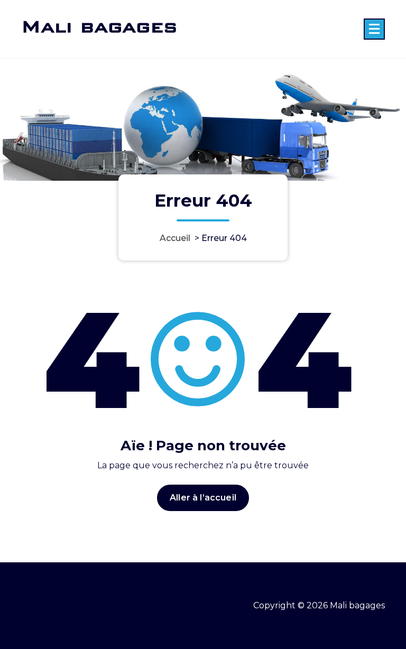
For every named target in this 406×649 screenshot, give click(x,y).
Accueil (175, 238)
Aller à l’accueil (203, 498)
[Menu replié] (374, 29)
